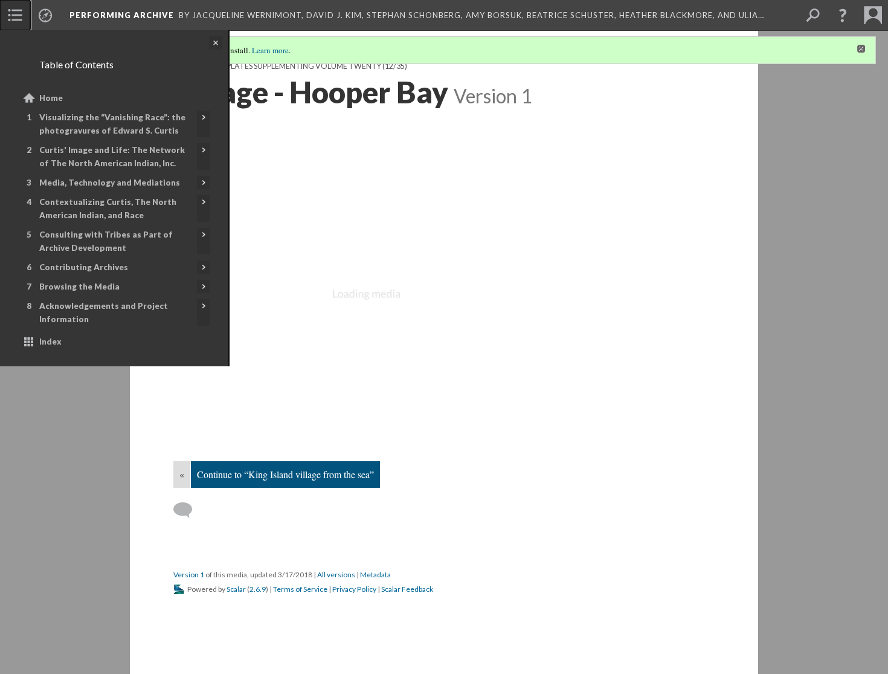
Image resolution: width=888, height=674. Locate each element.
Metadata (375, 574)
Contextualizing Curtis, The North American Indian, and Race (107, 208)
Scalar (236, 589)
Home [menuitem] (51, 98)
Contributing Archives (83, 267)
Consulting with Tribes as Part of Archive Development (106, 241)
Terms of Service (300, 589)
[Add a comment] (188, 510)
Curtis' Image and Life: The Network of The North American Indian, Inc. (112, 156)
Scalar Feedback (407, 589)
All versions (336, 574)
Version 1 (188, 574)
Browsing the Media (79, 286)
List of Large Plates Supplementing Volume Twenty (277, 66)
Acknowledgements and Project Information (103, 312)
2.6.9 (257, 589)
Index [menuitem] (50, 341)
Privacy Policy (354, 589)
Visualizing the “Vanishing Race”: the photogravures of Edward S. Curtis (112, 123)
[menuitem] (15, 15)
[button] (843, 15)
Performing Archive (121, 15)
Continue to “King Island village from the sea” (285, 474)
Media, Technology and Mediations (109, 182)
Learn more (270, 50)
